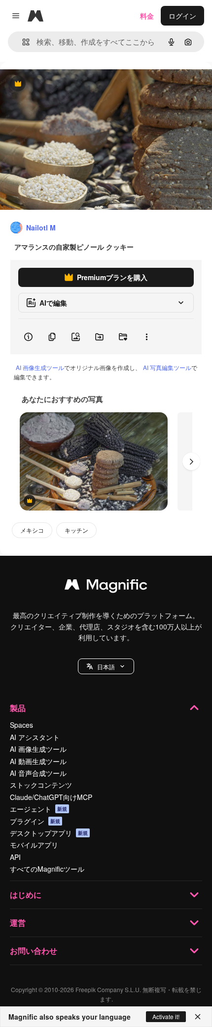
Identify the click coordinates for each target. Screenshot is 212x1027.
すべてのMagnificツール (47, 869)
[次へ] (191, 461)
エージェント (38, 809)
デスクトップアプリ (49, 833)
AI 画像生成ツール (40, 367)
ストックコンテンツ (41, 785)
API (15, 857)
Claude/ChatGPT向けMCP (51, 797)
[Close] (198, 1017)
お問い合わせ (33, 950)
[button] (106, 666)
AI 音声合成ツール (38, 773)
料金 (147, 16)
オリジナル (67, 84)
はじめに (25, 894)
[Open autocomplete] (21, 42)
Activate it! (165, 1016)
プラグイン (35, 821)
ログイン (182, 16)
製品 (18, 707)
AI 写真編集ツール (167, 367)
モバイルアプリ (34, 845)
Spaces (21, 725)
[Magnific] (106, 586)
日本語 (106, 666)
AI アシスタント (35, 737)
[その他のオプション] (146, 336)
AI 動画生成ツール (38, 761)
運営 (18, 922)
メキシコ (32, 530)
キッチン (76, 530)
